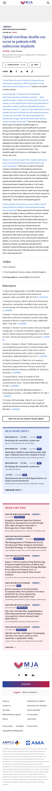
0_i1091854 (15, 409)
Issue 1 (14, 32)
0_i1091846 (42, 356)
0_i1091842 (21, 323)
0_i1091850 (14, 385)
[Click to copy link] (32, 71)
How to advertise (33, 710)
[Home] (26, 3)
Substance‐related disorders (14, 30)
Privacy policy (8, 726)
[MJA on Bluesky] (26, 675)
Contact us (7, 705)
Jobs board (31, 719)
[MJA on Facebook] (19, 675)
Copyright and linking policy (13, 730)
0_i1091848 (16, 372)
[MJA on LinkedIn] (33, 675)
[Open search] (47, 2)
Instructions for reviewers (37, 705)
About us (6, 701)
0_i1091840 (7, 310)
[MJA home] (26, 665)
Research (36, 514)
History (5, 719)
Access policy (32, 714)
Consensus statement (14, 539)
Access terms (32, 726)
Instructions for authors (36, 701)
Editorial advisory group (12, 714)
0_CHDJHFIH (42, 297)
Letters (23, 437)
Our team (6, 710)
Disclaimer (20, 726)
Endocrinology (11, 437)
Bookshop (26, 684)
